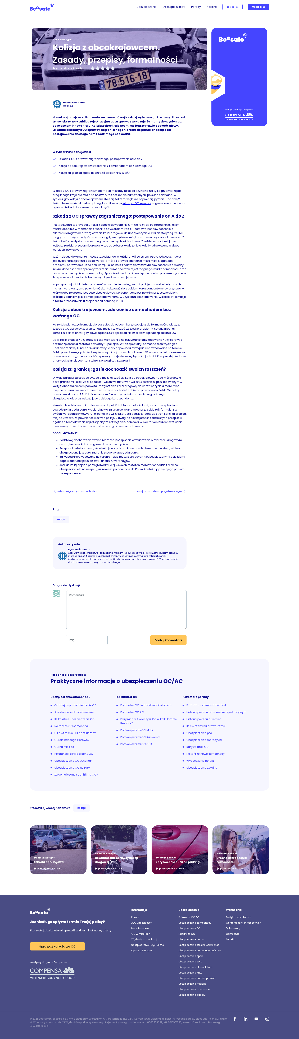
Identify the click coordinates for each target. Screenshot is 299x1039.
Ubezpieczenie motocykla (204, 740)
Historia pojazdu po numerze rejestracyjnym (216, 712)
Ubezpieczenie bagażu (192, 995)
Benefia (230, 939)
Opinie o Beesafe (141, 950)
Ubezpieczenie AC (189, 928)
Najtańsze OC (187, 934)
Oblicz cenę (258, 6)
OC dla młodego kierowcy (71, 740)
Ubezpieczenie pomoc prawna (197, 978)
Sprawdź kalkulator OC (57, 946)
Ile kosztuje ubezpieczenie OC (74, 719)
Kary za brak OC (197, 747)
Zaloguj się (232, 6)
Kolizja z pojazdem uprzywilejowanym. (159, 491)
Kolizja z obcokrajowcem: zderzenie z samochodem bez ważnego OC (105, 166)
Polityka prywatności (238, 917)
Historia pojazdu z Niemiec (203, 719)
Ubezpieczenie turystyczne (147, 945)
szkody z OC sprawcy (137, 203)
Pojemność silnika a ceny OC (73, 754)
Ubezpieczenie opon (191, 956)
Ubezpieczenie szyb (190, 961)
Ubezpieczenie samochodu (195, 922)
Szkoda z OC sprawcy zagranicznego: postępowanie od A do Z (101, 159)
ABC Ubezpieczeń (141, 922)
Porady (196, 7)
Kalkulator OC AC (132, 712)
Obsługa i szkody (173, 7)
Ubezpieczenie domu (191, 939)
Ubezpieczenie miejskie (192, 983)
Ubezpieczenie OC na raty (72, 768)
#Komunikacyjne (62, 39)
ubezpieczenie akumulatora (195, 967)
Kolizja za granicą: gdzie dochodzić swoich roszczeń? (94, 173)
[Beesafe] (42, 7)
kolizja (61, 519)
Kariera (212, 7)
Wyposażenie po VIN (200, 761)
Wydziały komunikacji (144, 939)
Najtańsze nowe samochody (205, 754)
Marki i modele (140, 928)
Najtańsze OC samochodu (71, 726)
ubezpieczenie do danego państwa (200, 950)
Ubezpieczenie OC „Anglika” (73, 761)
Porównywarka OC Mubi (136, 730)
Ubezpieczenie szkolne (201, 768)
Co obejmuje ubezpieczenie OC (75, 705)
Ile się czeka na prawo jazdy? (205, 726)
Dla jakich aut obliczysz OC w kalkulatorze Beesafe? (148, 721)
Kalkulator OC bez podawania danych (145, 705)
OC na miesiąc (64, 747)
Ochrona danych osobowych (243, 922)
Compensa (232, 934)
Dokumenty (233, 928)
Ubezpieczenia (146, 7)
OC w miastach (140, 934)
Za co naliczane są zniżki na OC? (76, 775)
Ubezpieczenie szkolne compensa (199, 945)
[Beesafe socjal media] (235, 1019)
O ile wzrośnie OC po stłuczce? (75, 733)
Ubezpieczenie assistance (194, 989)
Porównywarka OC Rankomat (140, 737)
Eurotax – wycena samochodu (206, 705)
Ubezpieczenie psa (199, 733)
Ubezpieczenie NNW (190, 972)
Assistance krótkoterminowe (74, 712)
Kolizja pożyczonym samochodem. (78, 491)
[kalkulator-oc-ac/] (239, 77)
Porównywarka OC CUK (136, 744)
